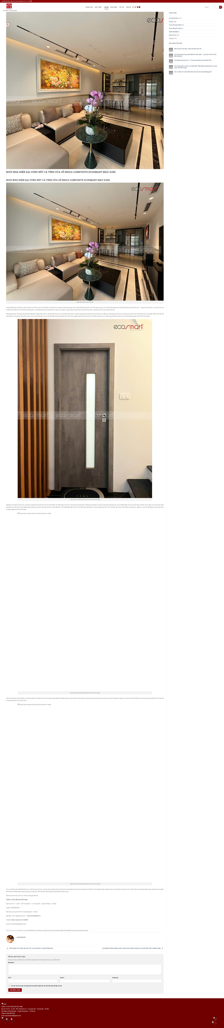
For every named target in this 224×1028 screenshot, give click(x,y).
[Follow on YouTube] (137, 7)
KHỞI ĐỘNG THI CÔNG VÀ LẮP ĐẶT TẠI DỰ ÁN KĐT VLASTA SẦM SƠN (31, 948)
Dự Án (106, 7)
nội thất (61, 930)
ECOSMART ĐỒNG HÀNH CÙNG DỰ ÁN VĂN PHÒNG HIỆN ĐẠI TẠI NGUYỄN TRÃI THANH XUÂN (131, 948)
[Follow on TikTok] (135, 7)
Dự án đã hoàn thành (175, 25)
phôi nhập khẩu (67, 930)
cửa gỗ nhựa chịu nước (48, 930)
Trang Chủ (89, 7)
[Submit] (220, 7)
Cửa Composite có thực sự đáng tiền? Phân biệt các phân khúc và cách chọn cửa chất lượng (195, 67)
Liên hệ (128, 7)
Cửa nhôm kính (173, 18)
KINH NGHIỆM (173, 32)
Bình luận (11, 962)
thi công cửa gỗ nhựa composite (80, 930)
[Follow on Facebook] (133, 7)
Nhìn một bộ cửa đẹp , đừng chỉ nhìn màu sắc (188, 49)
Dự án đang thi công (175, 28)
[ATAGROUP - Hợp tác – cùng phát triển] (10, 7)
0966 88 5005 (6, 1)
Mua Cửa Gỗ (172, 35)
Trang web (115, 977)
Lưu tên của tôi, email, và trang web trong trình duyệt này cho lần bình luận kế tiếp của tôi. (36, 986)
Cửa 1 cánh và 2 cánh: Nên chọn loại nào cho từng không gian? (193, 72)
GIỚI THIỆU (98, 7)
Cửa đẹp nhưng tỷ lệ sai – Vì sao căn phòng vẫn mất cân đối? (192, 60)
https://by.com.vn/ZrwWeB (20, 920)
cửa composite (38, 930)
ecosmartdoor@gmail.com (19, 1)
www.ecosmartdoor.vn (34, 916)
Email (62, 977)
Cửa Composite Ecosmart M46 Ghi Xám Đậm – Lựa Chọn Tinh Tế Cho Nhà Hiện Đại (195, 55)
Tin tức (121, 7)
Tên (9, 977)
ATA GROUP (31, 930)
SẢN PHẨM (113, 7)
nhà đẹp (57, 930)
